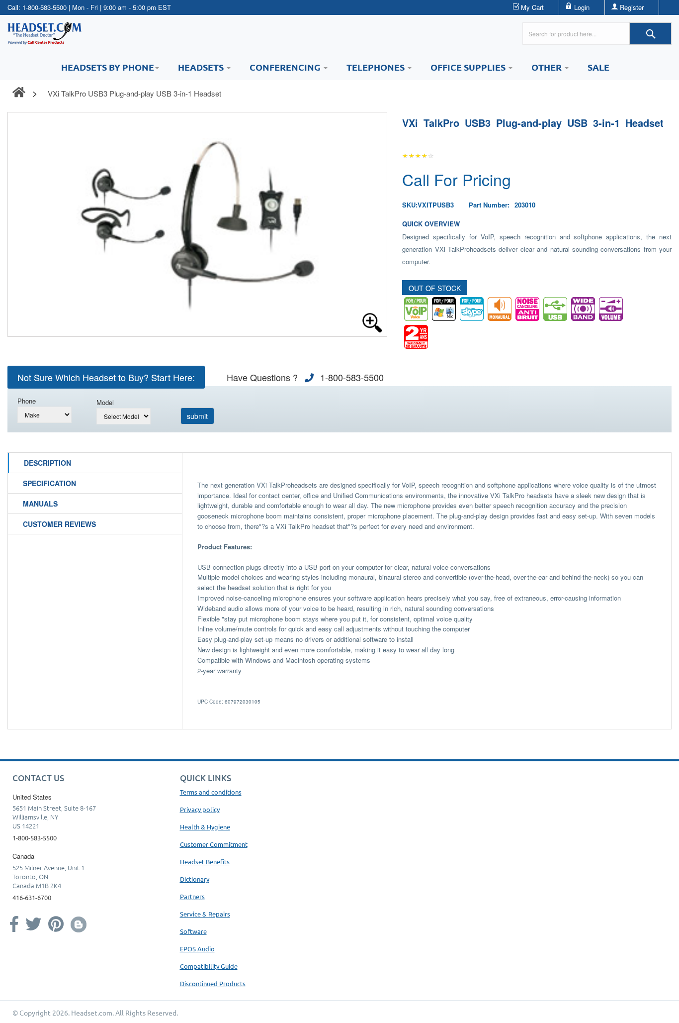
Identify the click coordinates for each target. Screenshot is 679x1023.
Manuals (40, 504)
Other (547, 67)
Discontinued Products (213, 983)
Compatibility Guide (209, 966)
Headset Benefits (205, 861)
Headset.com (91, 1012)
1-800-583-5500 (44, 7)
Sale (598, 67)
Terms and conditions (211, 792)
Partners (192, 896)
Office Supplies (469, 67)
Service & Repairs (205, 914)
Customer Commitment (214, 844)
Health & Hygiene (205, 826)
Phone (26, 401)
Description (47, 463)
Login (582, 7)
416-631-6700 (31, 897)
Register (632, 7)
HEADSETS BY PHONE (107, 67)
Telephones (376, 67)
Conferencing (286, 67)
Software (193, 931)
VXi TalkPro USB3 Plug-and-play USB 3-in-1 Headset (134, 93)
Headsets (202, 67)
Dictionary (194, 879)
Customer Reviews (59, 524)
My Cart (532, 7)
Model (105, 402)
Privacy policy (200, 809)
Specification (49, 483)
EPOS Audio (197, 948)
